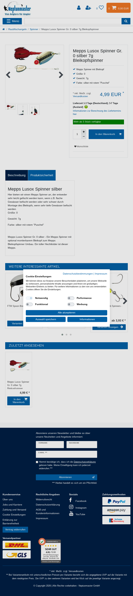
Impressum (101, 273)
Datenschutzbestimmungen (78, 273)
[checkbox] (29, 298)
